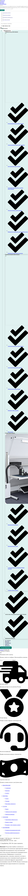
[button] (4, 28)
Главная (2, 649)
